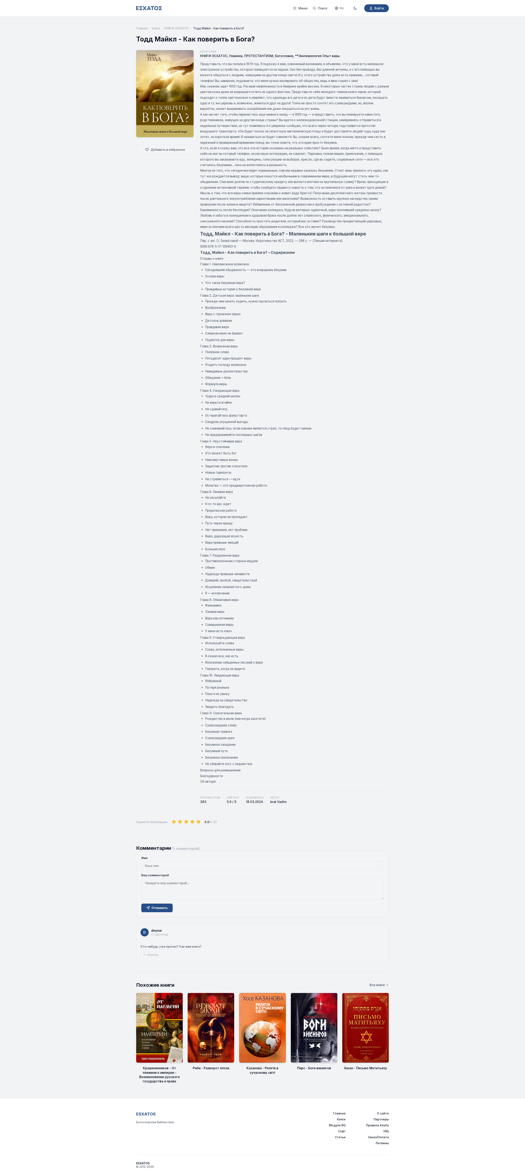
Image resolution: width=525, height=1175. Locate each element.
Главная (142, 28)
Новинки (235, 56)
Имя (144, 858)
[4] (192, 822)
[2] (180, 822)
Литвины (382, 1143)
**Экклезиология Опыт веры (317, 56)
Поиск (322, 8)
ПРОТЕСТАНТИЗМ (258, 56)
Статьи (340, 1137)
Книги (156, 28)
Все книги (377, 985)
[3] (186, 822)
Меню (303, 8)
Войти (379, 8)
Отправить (160, 908)
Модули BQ (337, 1125)
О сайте (383, 1113)
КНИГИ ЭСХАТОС (176, 28)
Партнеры (381, 1119)
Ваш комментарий (155, 875)
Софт (342, 1131)
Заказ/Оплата (378, 1137)
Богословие (284, 56)
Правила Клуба (377, 1125)
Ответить (153, 954)
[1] (174, 822)
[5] (198, 822)
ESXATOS (146, 1114)
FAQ (386, 1131)
